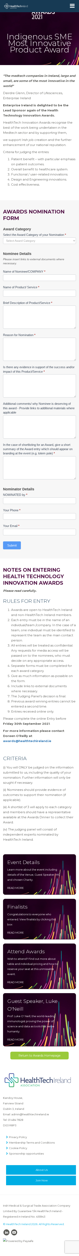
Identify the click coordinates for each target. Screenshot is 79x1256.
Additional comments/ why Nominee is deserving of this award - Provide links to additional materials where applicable (39, 408)
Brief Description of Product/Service (27, 303)
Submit (12, 545)
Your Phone (11, 510)
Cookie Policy (18, 1148)
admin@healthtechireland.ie (30, 1114)
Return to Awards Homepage (39, 1055)
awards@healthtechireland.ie (27, 741)
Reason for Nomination (19, 335)
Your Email (11, 526)
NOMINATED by (15, 494)
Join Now (42, 1180)
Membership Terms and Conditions (32, 1142)
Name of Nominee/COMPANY (24, 271)
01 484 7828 (15, 1119)
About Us (42, 1169)
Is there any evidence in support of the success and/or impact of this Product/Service (39, 369)
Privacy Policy (18, 1137)
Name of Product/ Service (21, 287)
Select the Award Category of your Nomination (34, 234)
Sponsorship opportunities (26, 1153)
